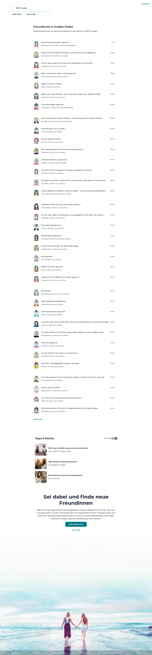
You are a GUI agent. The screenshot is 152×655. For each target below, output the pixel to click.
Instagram (112, 438)
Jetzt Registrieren (76, 524)
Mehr (139, 652)
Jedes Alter (16, 14)
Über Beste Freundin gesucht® (113, 652)
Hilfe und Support (84, 652)
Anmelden (145, 4)
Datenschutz (15, 652)
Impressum (36, 652)
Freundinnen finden (59, 652)
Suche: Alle (31, 14)
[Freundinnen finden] (13, 8)
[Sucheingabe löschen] (48, 8)
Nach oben (38, 419)
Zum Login (76, 530)
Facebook (116, 438)
